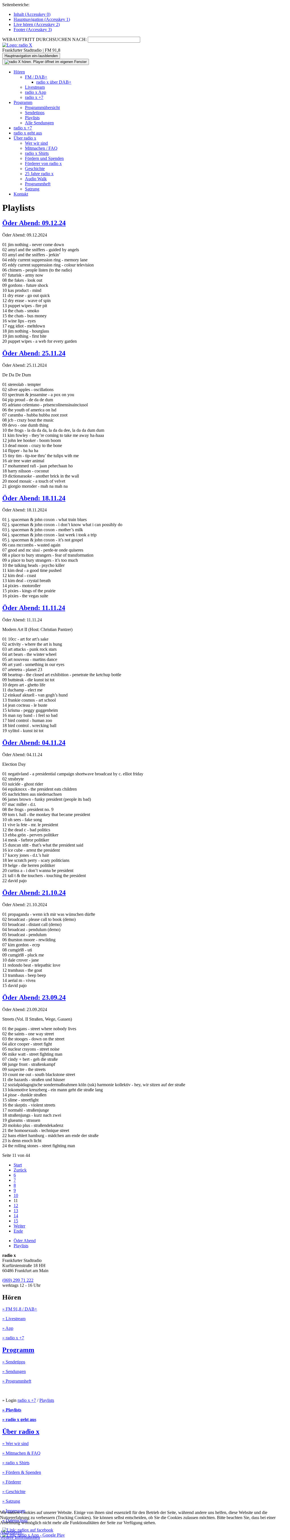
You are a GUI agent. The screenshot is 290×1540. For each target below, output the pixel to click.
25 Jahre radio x (39, 173)
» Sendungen (14, 1371)
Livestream (35, 87)
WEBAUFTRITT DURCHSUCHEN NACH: (44, 39)
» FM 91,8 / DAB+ (19, 1309)
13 (16, 1210)
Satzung (32, 188)
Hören (19, 72)
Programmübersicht (42, 107)
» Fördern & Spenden (21, 1472)
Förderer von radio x (43, 163)
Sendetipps (34, 112)
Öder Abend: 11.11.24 (33, 607)
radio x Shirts (37, 153)
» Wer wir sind (15, 1443)
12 (16, 1205)
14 (16, 1215)
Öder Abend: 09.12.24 (34, 223)
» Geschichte (13, 1491)
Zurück (20, 1170)
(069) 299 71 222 (17, 1280)
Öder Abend (25, 1240)
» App (7, 1328)
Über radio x (25, 138)
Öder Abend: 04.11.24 (33, 742)
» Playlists (11, 1409)
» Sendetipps (13, 1361)
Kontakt (21, 194)
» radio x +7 (13, 1337)
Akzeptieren (11, 1532)
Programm (23, 102)
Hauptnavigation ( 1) (42, 19)
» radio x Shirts (15, 1462)
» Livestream (13, 1318)
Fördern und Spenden (44, 158)
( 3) (33, 29)
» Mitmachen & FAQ (21, 1453)
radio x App (35, 92)
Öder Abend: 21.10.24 (34, 892)
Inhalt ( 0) (32, 14)
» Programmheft (16, 1381)
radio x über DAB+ (53, 82)
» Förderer (11, 1482)
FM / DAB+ (36, 77)
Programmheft (37, 183)
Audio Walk (36, 178)
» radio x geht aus (19, 1419)
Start (18, 1164)
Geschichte (35, 168)
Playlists (32, 117)
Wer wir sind (36, 143)
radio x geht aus (28, 133)
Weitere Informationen (20, 1537)
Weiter (19, 1226)
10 (16, 1195)
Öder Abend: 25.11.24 (33, 353)
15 (16, 1220)
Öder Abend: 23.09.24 (34, 997)
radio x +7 (34, 97)
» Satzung (11, 1501)
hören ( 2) (37, 24)
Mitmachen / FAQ (41, 148)
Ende (18, 1231)
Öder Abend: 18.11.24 (33, 498)
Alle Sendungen (39, 122)
